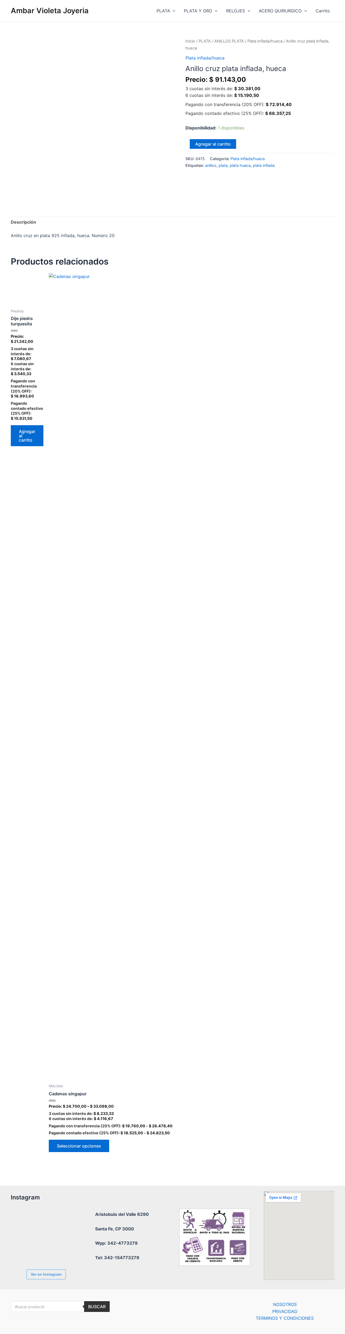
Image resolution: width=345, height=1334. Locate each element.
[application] (172, 11)
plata (223, 165)
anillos (210, 165)
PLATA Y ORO (198, 10)
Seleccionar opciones (79, 1146)
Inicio (190, 41)
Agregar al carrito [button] (27, 436)
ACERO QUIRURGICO (280, 10)
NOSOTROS (285, 1304)
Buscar (97, 1306)
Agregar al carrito (213, 144)
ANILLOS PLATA (229, 41)
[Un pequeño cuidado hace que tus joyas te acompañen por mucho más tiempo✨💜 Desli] (25, 1250)
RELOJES (235, 10)
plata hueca (240, 165)
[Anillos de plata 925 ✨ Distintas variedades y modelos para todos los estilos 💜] (55, 1250)
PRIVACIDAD (285, 1311)
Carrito (323, 10)
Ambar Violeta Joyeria (50, 10)
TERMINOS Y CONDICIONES (285, 1318)
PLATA (163, 10)
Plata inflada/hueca (264, 41)
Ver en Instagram (46, 1274)
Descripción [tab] (23, 222)
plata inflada (264, 165)
